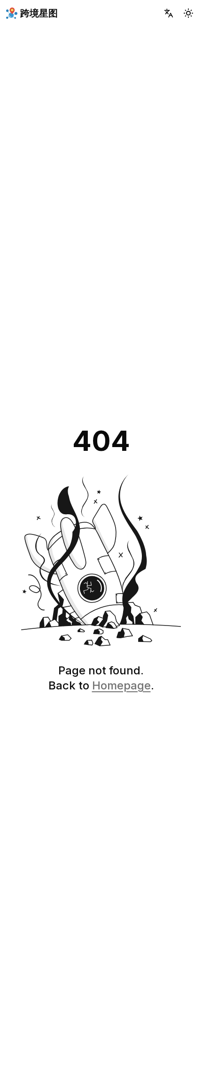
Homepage (121, 685)
